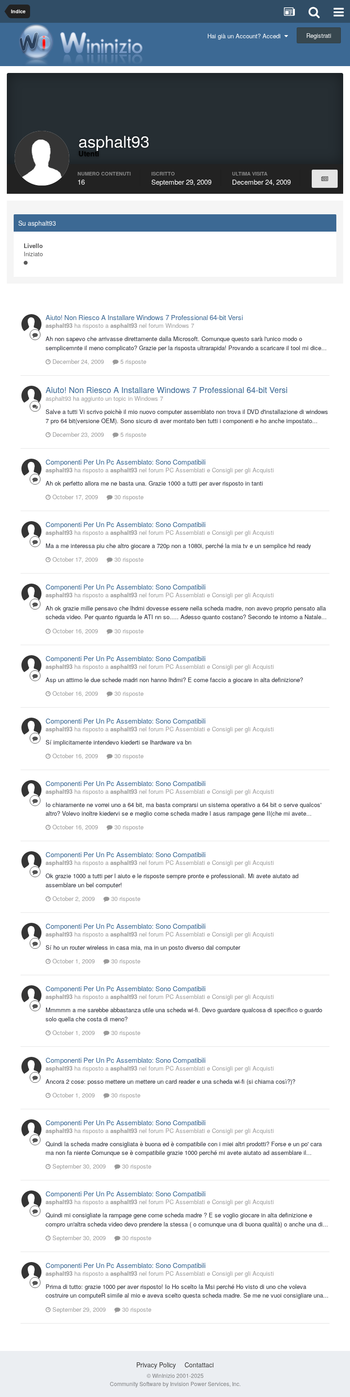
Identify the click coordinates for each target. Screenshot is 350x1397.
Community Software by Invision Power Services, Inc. (175, 1383)
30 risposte (128, 496)
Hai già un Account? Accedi (245, 35)
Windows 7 (179, 325)
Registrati (318, 35)
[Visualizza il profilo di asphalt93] (31, 324)
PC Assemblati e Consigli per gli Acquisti (219, 470)
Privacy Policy (156, 1364)
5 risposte (132, 361)
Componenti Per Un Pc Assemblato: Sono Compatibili (126, 461)
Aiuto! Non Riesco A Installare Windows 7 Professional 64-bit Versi (144, 317)
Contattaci (199, 1364)
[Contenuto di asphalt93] (325, 179)
